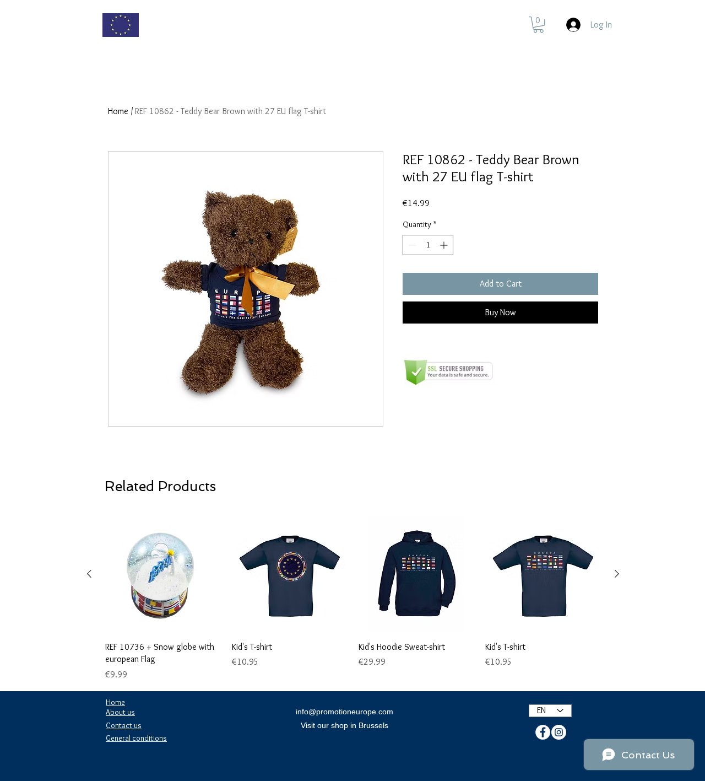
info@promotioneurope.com (344, 711)
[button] (538, 25)
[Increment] (445, 245)
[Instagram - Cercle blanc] (558, 732)
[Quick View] (163, 574)
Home (118, 111)
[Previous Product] (89, 573)
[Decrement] (411, 245)
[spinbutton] (428, 245)
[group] (353, 599)
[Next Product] (616, 573)
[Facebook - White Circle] (542, 732)
